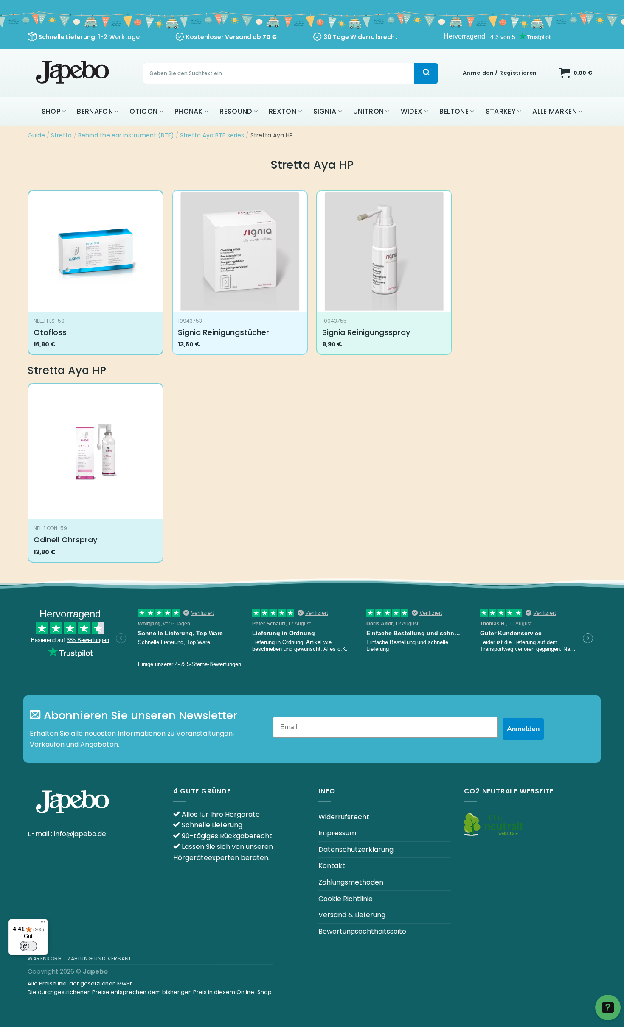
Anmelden (523, 729)
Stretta (61, 135)
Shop (51, 111)
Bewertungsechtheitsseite (362, 931)
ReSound (235, 111)
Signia (325, 111)
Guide (36, 135)
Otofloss (50, 332)
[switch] (28, 946)
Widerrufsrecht (343, 817)
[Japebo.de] (74, 73)
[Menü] (43, 924)
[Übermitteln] (426, 73)
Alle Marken (554, 111)
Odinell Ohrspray (65, 539)
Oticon (143, 111)
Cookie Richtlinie (345, 899)
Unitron (368, 111)
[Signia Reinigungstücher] (240, 251)
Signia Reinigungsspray (366, 332)
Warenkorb (45, 958)
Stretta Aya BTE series (212, 135)
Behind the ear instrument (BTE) (126, 135)
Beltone (454, 111)
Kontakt (331, 866)
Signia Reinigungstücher (223, 332)
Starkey (501, 111)
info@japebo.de (80, 834)
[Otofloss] (95, 251)
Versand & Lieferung (351, 915)
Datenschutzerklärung (356, 849)
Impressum (337, 833)
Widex (412, 111)
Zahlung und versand (100, 958)
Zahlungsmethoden (350, 882)
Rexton (282, 111)
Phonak (188, 111)
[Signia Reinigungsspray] (384, 251)
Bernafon (95, 111)
